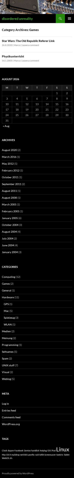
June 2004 (8, 245)
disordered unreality (17, 18)
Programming (10, 344)
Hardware (8, 297)
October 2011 (10, 177)
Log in (5, 403)
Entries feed (9, 410)
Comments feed (11, 417)
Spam (5, 358)
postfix (31, 454)
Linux (62, 449)
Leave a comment (30, 45)
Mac (6, 310)
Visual (5, 372)
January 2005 (10, 218)
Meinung (7, 338)
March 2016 (9, 156)
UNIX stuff (8, 365)
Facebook (18, 450)
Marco (17, 45)
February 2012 (10, 170)
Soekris (59, 454)
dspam (11, 450)
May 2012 (8, 163)
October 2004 (10, 224)
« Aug (6, 126)
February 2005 (10, 211)
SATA (41, 454)
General (6, 290)
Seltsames (7, 351)
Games (6, 283)
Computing (8, 276)
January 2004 (10, 252)
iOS (49, 450)
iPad (53, 450)
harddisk (35, 450)
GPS (6, 304)
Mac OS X (6, 454)
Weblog (6, 378)
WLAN (8, 324)
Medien (6, 331)
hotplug (43, 450)
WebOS (5, 458)
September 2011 (11, 184)
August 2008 (9, 197)
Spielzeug (9, 317)
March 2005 (9, 204)
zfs (11, 458)
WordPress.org (11, 424)
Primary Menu (69, 18)
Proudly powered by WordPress (18, 473)
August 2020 (9, 150)
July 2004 (7, 238)
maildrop (15, 454)
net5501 (24, 454)
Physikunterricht (13, 56)
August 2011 (9, 190)
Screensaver (50, 454)
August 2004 (9, 231)
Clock (4, 450)
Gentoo (27, 450)
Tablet (66, 454)
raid (37, 454)
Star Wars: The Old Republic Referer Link (28, 41)
